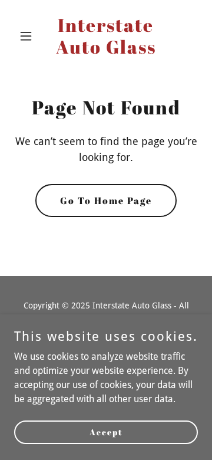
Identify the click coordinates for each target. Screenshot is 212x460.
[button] (28, 36)
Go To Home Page (106, 200)
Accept (106, 432)
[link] (106, 50)
